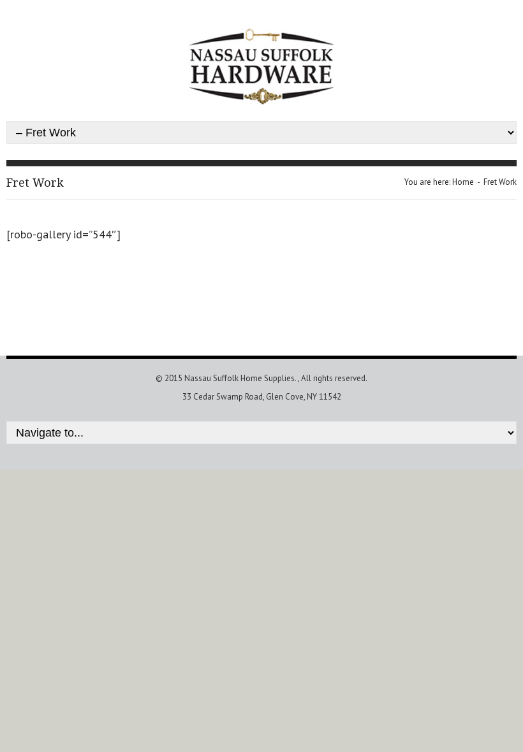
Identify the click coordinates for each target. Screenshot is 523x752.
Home (463, 182)
